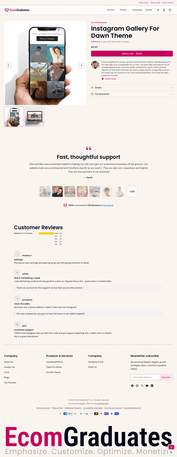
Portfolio (148, 10)
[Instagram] (137, 385)
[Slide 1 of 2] (14, 117)
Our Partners (10, 382)
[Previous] (8, 65)
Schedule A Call (95, 362)
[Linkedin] (152, 385)
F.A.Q (6, 372)
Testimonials (137, 10)
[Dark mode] (171, 452)
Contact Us (9, 367)
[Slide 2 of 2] (35, 117)
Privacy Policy (57, 408)
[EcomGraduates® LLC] (17, 10)
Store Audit (155, 3)
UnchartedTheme (54, 362)
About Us (8, 362)
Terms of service (43, 408)
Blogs (6, 377)
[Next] (81, 65)
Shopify (82, 403)
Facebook (109, 205)
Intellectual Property (73, 408)
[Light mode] (171, 447)
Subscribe (166, 377)
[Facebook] (132, 385)
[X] (142, 385)
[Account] (164, 10)
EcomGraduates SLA (132, 408)
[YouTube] (147, 385)
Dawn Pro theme (54, 367)
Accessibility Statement (93, 408)
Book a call (143, 3)
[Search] (158, 10)
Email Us (92, 367)
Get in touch (167, 3)
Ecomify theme (53, 372)
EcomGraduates (102, 403)
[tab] (45, 191)
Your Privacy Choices (113, 408)
